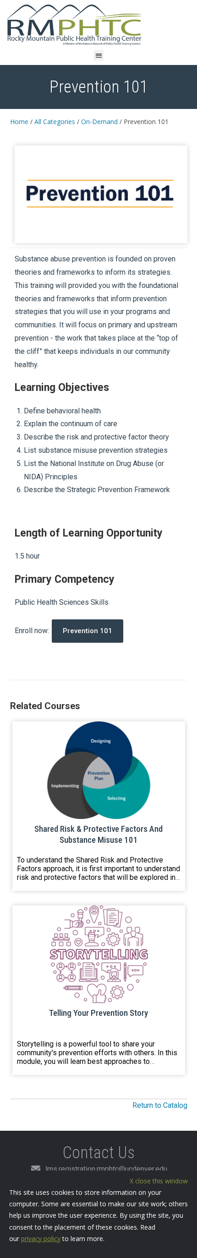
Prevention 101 (87, 631)
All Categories (54, 121)
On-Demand (99, 121)
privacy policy (40, 1238)
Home (19, 121)
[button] (98, 55)
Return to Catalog (159, 1105)
